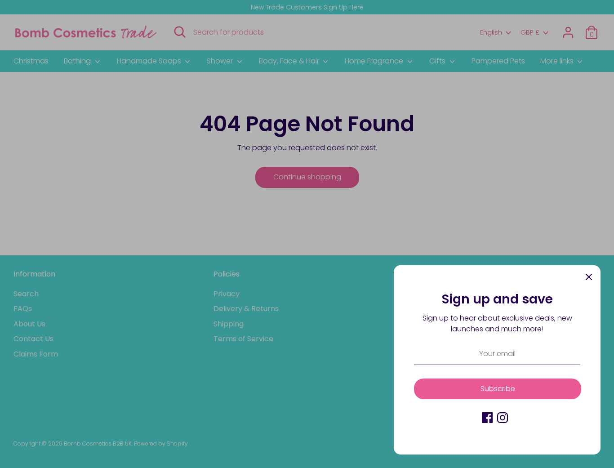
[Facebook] (487, 417)
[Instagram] (502, 417)
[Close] (589, 277)
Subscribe (498, 388)
